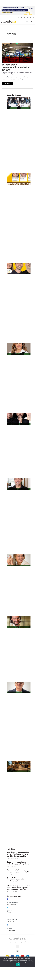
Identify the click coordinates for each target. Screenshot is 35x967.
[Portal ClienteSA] (7, 916)
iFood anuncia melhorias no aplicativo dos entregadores (18, 863)
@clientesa (10, 911)
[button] (26, 21)
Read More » (8, 83)
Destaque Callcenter (24, 72)
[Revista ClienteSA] (7, 899)
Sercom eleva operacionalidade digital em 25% (16, 67)
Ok (18, 964)
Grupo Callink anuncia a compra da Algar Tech (16, 879)
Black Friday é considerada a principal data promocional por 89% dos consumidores (18, 854)
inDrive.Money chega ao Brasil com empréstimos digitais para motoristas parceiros (18, 888)
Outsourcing (10, 73)
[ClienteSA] (7, 925)
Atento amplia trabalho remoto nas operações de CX (18, 871)
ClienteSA (10, 928)
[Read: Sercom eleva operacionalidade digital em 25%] (17, 53)
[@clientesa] (7, 908)
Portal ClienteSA (12, 919)
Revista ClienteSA (12, 902)
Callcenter (15, 72)
